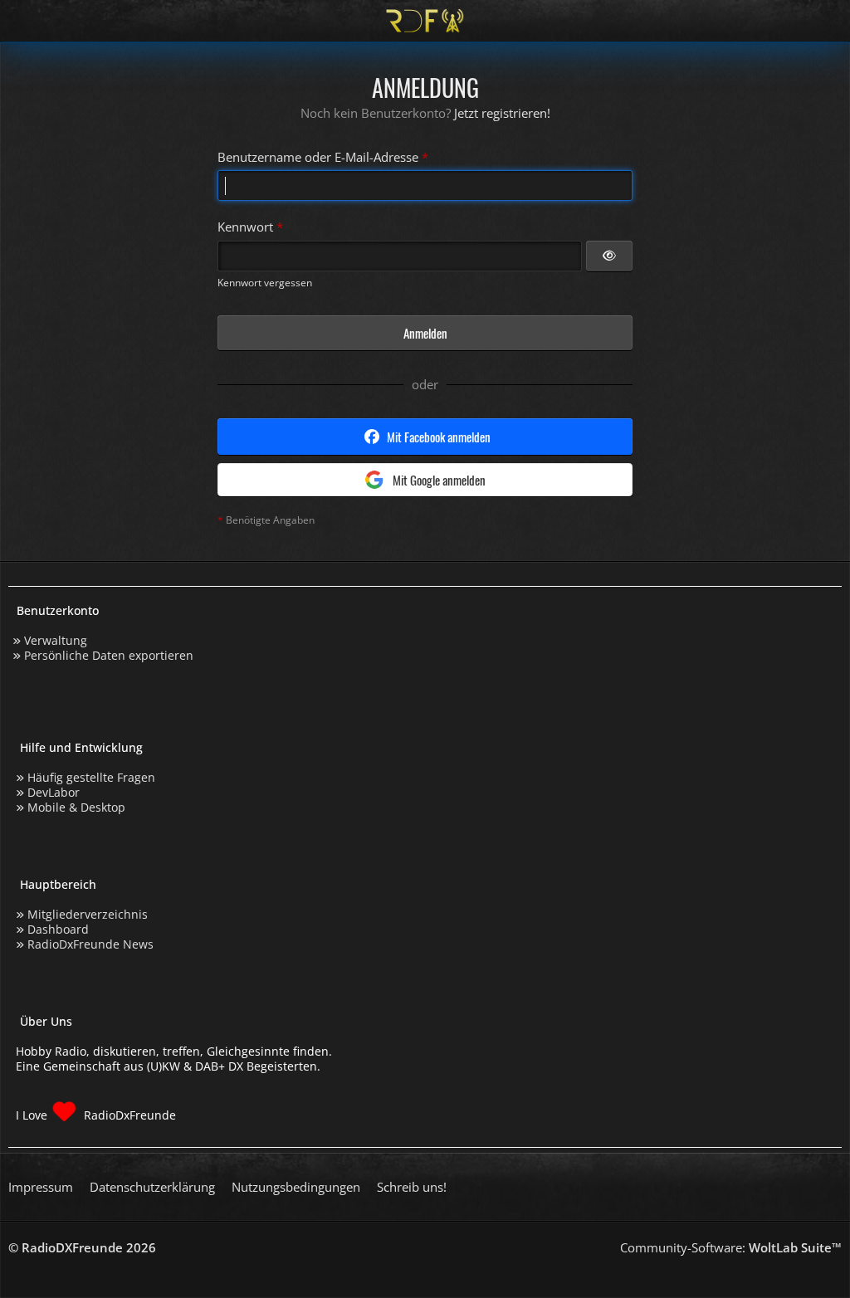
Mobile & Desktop (76, 807)
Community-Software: (731, 1247)
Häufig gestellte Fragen (91, 777)
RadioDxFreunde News (90, 944)
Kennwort (245, 226)
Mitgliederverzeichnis (87, 914)
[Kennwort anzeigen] (609, 256)
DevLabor (53, 792)
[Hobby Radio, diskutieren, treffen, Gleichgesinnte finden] (424, 20)
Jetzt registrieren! (502, 113)
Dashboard (58, 929)
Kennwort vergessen (264, 283)
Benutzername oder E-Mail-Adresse (317, 157)
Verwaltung (55, 640)
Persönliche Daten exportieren (108, 655)
